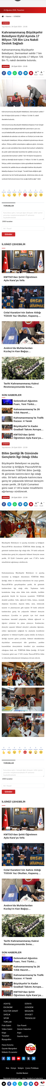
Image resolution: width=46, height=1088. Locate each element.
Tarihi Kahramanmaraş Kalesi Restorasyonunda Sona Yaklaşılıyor (21, 385)
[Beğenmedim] (20, 191)
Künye (13, 1068)
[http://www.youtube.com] (18, 1058)
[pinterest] (31, 73)
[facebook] (4, 73)
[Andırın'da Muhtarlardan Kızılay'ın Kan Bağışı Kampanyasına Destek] (23, 332)
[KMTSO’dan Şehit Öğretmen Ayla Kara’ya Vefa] (23, 261)
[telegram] (20, 73)
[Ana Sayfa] (3, 17)
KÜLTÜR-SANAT (11, 1011)
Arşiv (19, 1033)
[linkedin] (25, 73)
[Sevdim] (14, 191)
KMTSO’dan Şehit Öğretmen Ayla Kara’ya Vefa (20, 279)
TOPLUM (7, 1022)
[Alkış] (9, 191)
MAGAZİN (29, 1011)
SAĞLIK (7, 1015)
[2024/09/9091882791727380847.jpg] (23, 699)
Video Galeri (7, 1029)
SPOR (6, 1018)
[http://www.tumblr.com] (28, 1058)
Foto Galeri (6, 1025)
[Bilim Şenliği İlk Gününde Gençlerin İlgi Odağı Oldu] (23, 524)
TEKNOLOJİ (30, 1018)
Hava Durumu (7, 1045)
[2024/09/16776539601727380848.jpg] (23, 673)
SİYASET (29, 1015)
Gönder (8, 234)
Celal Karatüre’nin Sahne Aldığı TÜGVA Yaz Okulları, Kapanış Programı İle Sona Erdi (22, 314)
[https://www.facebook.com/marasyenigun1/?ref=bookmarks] (3, 1058)
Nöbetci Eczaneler (9, 1052)
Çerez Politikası (32, 1068)
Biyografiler (6, 1039)
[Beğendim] (4, 191)
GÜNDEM (17, 16)
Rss (7, 1068)
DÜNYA (28, 1004)
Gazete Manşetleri (9, 1049)
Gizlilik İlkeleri (22, 1073)
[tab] (8, 206)
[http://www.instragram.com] (13, 1058)
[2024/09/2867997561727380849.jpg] (23, 724)
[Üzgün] (41, 191)
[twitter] (9, 73)
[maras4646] (33, 1058)
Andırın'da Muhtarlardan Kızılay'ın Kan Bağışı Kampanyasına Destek (18, 350)
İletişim (21, 1068)
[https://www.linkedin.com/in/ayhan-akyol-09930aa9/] (23, 1058)
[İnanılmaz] (36, 191)
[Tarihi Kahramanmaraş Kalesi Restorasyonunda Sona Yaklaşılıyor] (23, 368)
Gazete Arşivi (22, 1036)
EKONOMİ (8, 1007)
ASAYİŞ (7, 1004)
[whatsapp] (15, 73)
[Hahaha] (30, 191)
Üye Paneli (21, 1025)
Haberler (8, 16)
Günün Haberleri (24, 1029)
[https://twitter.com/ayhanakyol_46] (8, 1058)
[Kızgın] (25, 191)
